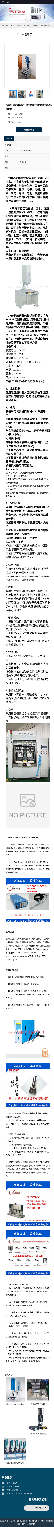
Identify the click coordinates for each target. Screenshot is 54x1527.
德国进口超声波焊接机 (15, 1404)
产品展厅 (27, 26)
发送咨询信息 (29, 130)
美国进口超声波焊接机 (38, 1434)
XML (42, 1521)
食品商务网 (31, 1524)
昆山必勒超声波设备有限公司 (29, 1521)
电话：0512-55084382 (14, 1486)
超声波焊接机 (37, 26)
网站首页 (18, 26)
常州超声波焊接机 (38, 1404)
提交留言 (39, 1508)
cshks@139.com (16, 1490)
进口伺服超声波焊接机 (15, 1463)
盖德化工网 (21, 1524)
